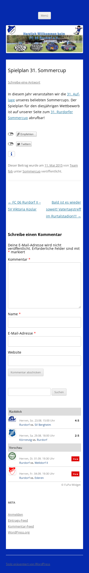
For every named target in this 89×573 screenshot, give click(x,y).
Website (14, 352)
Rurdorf (24, 424)
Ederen (39, 478)
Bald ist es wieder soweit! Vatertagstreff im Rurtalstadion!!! (63, 209)
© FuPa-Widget (71, 485)
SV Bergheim (43, 424)
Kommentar (19, 259)
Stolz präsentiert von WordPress (28, 564)
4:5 (77, 420)
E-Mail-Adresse (22, 333)
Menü (44, 15)
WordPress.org (19, 532)
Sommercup (31, 171)
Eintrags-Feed (18, 520)
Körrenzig (25, 440)
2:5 (77, 435)
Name (14, 314)
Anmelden (15, 514)
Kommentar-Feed (21, 526)
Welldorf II (41, 463)
